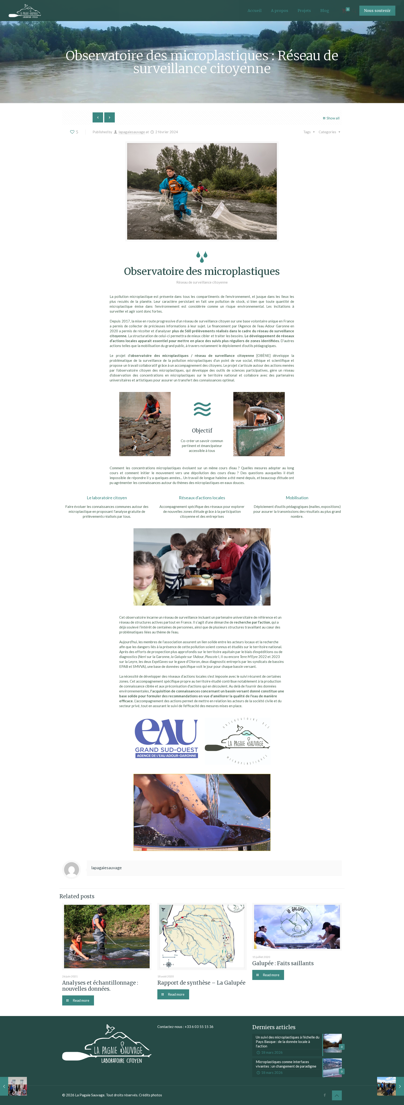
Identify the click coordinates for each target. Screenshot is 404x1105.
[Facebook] (324, 1095)
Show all (333, 118)
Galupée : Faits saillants (283, 963)
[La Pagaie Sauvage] (25, 10)
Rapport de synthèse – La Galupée (201, 982)
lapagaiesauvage (132, 132)
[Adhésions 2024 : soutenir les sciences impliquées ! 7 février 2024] (390, 1086)
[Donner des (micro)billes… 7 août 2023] (13, 1086)
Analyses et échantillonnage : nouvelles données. (100, 985)
